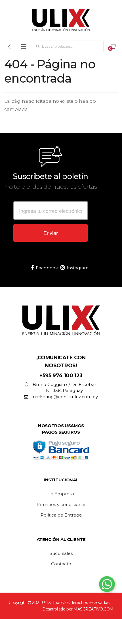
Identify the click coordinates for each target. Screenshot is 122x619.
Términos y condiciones (61, 504)
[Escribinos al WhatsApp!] (107, 585)
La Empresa (61, 493)
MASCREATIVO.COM (93, 609)
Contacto (61, 563)
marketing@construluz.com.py (64, 396)
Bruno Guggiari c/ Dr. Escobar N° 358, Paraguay (64, 387)
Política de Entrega (61, 515)
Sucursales (61, 553)
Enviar (50, 232)
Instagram (78, 267)
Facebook (47, 267)
